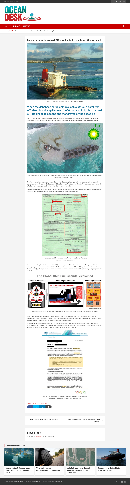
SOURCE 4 (45, 403)
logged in (38, 436)
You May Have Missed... (15, 445)
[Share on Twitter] (36, 406)
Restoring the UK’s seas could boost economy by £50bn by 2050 (18, 470)
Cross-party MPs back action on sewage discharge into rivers (84, 420)
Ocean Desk (19, 481)
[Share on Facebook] (30, 406)
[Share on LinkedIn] (42, 406)
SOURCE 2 (35, 403)
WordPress (58, 481)
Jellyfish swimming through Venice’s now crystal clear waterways (78, 470)
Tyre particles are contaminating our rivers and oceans (48, 470)
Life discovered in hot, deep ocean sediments (44, 419)
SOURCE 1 (29, 403)
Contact (26, 26)
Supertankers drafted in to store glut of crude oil (109, 469)
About (8, 26)
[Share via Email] (48, 406)
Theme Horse (36, 481)
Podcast (16, 26)
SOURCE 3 (40, 403)
